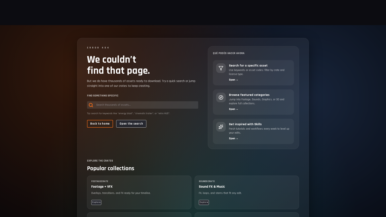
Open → (233, 80)
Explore (96, 202)
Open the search (131, 124)
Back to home (100, 124)
